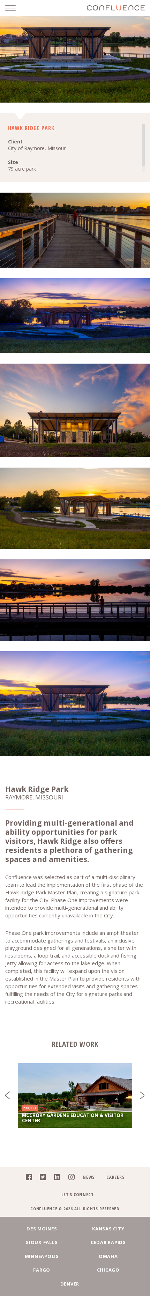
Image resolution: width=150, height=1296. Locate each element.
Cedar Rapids (108, 1242)
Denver (70, 1284)
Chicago (108, 1270)
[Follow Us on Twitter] (41, 1178)
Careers (115, 1177)
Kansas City (108, 1229)
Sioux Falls (42, 1242)
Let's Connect (77, 1194)
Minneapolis (42, 1256)
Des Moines (42, 1229)
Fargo (41, 1270)
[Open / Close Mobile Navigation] (15, 8)
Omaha (108, 1256)
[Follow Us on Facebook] (27, 1178)
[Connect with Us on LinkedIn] (55, 1178)
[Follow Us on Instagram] (69, 1178)
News (89, 1177)
